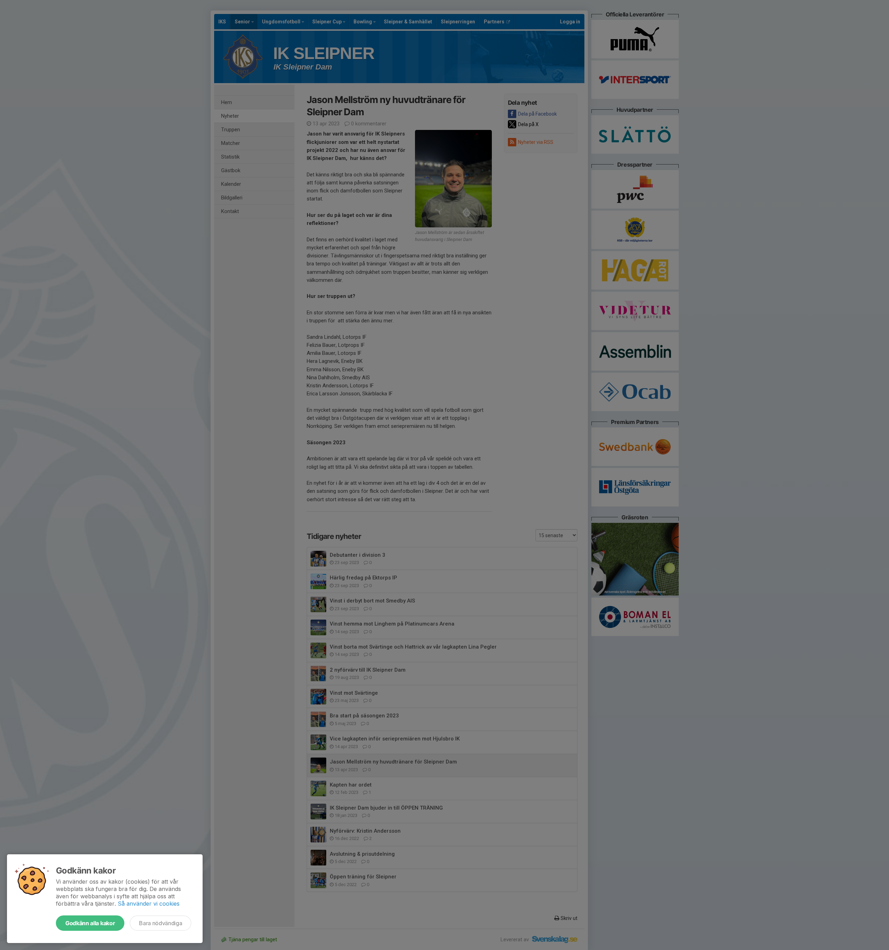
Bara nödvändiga (160, 923)
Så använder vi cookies (149, 903)
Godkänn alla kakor (90, 923)
